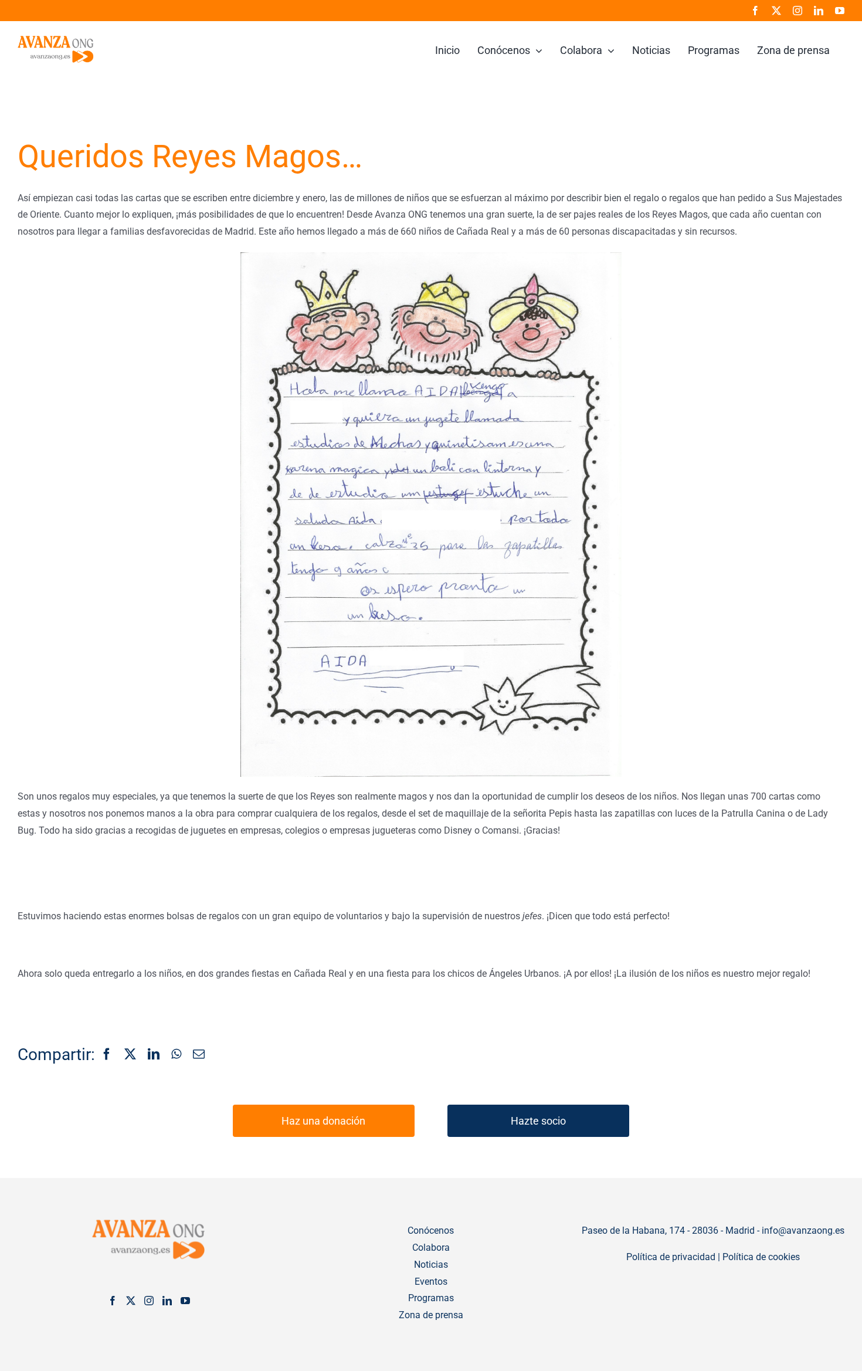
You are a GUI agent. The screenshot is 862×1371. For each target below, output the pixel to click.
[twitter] (776, 10)
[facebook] (755, 10)
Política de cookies (761, 1256)
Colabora (431, 1247)
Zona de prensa (431, 1315)
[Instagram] (149, 1300)
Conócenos (431, 1230)
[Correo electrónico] (199, 1054)
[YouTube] (185, 1300)
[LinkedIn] (153, 1054)
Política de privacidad (670, 1256)
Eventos (431, 1281)
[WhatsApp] (176, 1054)
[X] (130, 1054)
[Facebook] (106, 1054)
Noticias (431, 1264)
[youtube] (839, 10)
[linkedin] (818, 10)
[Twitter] (130, 1300)
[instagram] (797, 10)
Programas (431, 1298)
